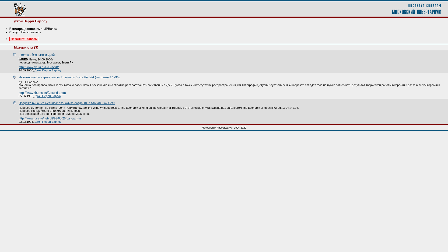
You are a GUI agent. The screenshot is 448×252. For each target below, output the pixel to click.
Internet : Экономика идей (37, 54)
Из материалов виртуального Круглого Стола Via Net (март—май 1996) (69, 77)
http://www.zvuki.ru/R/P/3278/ (39, 67)
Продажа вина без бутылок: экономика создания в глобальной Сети (67, 103)
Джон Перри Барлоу (48, 70)
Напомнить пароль (24, 39)
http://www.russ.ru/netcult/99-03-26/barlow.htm (50, 118)
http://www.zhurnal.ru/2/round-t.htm (42, 92)
